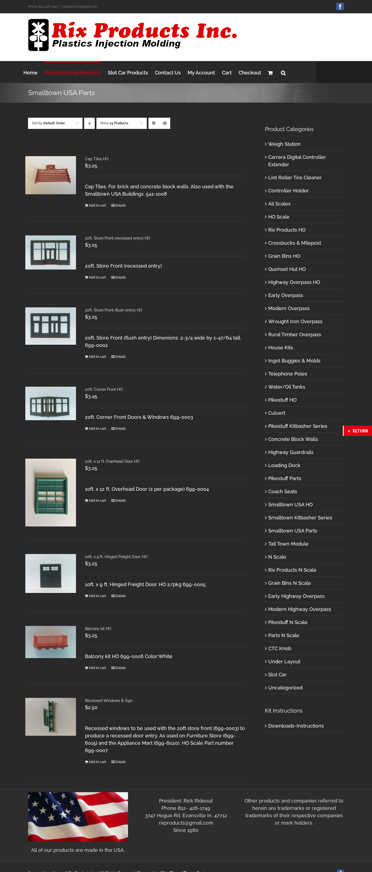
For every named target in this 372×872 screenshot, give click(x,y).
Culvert (276, 413)
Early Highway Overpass (296, 596)
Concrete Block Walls (293, 439)
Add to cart (97, 205)
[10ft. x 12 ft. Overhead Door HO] (50, 492)
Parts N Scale (283, 635)
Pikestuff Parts (284, 478)
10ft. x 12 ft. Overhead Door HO (112, 461)
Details (120, 205)
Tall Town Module (288, 544)
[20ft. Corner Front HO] (50, 403)
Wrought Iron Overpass (295, 321)
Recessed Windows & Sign (109, 700)
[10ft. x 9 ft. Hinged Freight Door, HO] (50, 573)
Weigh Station (284, 144)
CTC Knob (279, 648)
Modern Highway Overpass (299, 609)
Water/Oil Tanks (286, 387)
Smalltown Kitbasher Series (300, 517)
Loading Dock (284, 465)
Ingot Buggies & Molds (294, 361)
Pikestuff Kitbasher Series (297, 426)
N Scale (277, 557)
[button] (283, 72)
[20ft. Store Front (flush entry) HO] (50, 326)
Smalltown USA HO (290, 504)
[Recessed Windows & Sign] (50, 717)
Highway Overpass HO (294, 282)
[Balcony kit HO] (50, 642)
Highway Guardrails (290, 452)
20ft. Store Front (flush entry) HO (113, 310)
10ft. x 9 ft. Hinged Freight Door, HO (116, 557)
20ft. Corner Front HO (104, 389)
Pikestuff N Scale (287, 622)
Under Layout (284, 661)
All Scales (279, 204)
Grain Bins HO (284, 256)
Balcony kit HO (98, 628)
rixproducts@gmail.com (80, 6)
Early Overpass (285, 295)
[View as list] (164, 123)
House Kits (280, 347)
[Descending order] (89, 123)
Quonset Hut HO (287, 269)
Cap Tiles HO (97, 159)
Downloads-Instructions (296, 726)
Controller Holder (288, 190)
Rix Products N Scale (292, 570)
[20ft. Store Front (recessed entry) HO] (50, 252)
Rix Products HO (287, 230)
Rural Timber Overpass (294, 334)
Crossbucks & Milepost (294, 243)
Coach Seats (282, 491)
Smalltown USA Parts (292, 531)
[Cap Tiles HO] (50, 175)
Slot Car (277, 674)
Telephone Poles (287, 374)
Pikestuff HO (282, 400)
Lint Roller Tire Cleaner (295, 177)
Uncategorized (285, 688)
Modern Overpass (289, 308)
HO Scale (278, 217)
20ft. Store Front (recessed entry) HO (117, 238)
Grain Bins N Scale (289, 583)
